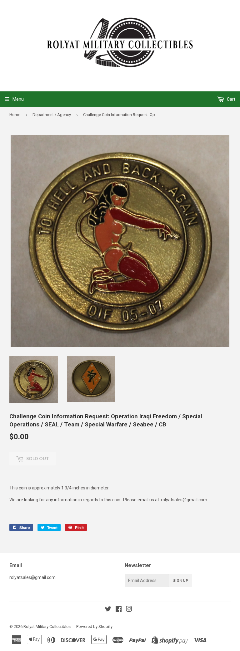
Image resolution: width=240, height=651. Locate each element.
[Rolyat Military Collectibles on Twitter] (108, 609)
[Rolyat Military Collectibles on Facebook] (118, 609)
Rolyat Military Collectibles (47, 626)
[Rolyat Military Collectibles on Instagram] (129, 609)
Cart (230, 99)
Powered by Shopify (94, 626)
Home (14, 114)
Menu (18, 99)
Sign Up (180, 580)
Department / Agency (51, 114)
